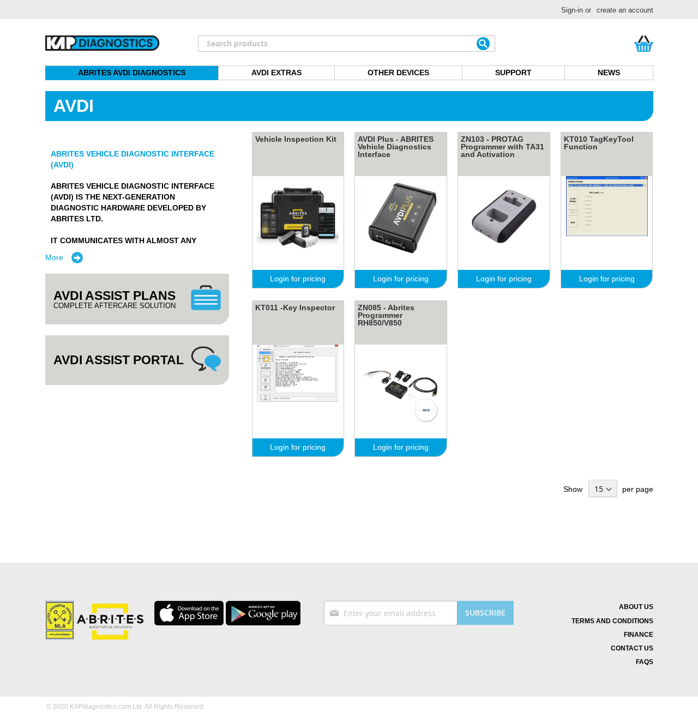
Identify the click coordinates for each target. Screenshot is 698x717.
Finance (638, 634)
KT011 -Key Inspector (295, 307)
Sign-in (572, 10)
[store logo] (102, 43)
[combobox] (346, 43)
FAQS (644, 662)
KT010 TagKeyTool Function (599, 143)
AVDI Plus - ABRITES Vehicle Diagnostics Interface (396, 147)
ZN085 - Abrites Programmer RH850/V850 (386, 315)
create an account (625, 10)
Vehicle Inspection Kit (295, 139)
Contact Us (632, 648)
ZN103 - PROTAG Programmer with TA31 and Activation (502, 147)
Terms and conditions (612, 621)
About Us (636, 607)
